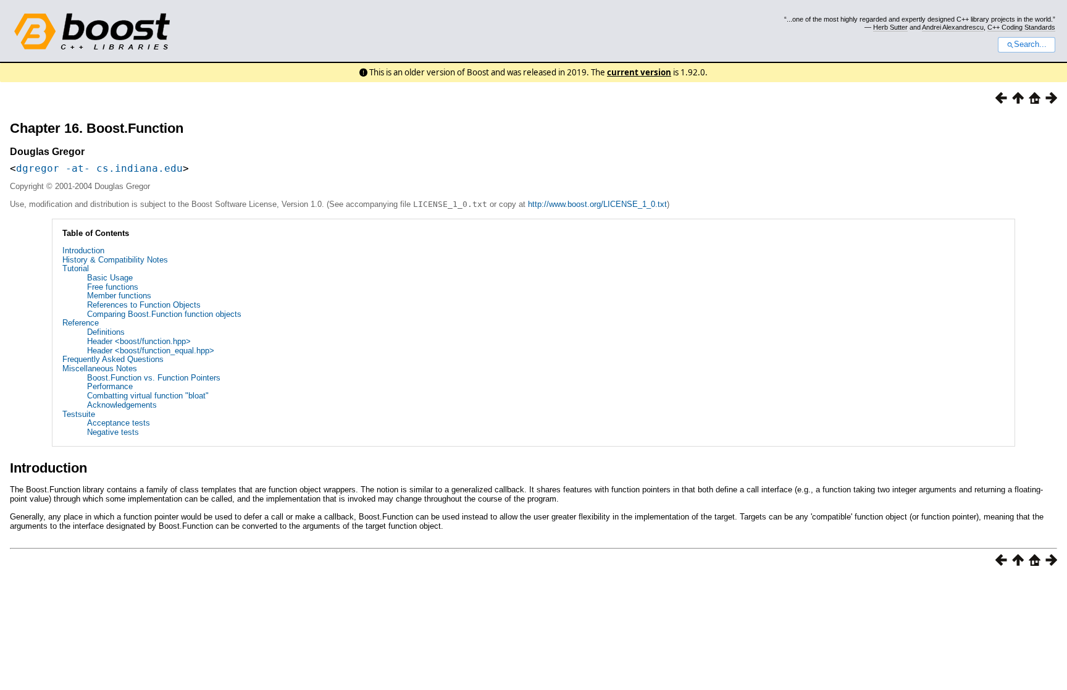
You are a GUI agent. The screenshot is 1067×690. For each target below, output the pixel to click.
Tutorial (75, 268)
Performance (110, 386)
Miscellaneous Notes (99, 368)
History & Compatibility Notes (115, 259)
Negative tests (113, 432)
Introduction (83, 250)
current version (639, 72)
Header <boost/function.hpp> (139, 341)
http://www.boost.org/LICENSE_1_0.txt (597, 204)
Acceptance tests (118, 422)
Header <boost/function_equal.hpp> (150, 350)
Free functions (112, 287)
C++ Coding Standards (1021, 27)
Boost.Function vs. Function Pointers (153, 377)
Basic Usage (110, 277)
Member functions (119, 295)
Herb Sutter (890, 27)
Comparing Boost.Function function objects (164, 314)
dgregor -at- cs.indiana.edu (99, 168)
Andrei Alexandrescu (953, 27)
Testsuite (78, 414)
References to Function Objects (144, 304)
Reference (80, 322)
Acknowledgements (122, 405)
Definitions (106, 332)
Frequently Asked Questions (113, 359)
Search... (1030, 44)
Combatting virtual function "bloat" (148, 395)
